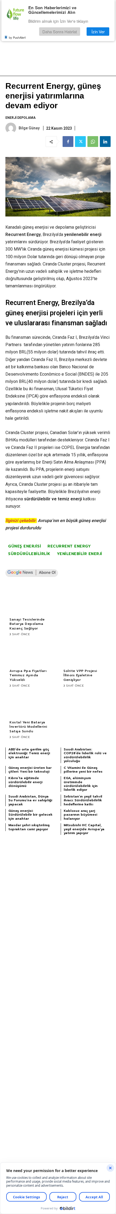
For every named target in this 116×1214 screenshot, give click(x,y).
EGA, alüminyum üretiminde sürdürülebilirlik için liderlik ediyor (81, 784)
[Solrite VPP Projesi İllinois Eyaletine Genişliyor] (85, 653)
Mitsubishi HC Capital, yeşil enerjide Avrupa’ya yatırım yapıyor (84, 829)
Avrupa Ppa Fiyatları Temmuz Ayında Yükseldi (27, 675)
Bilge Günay (29, 128)
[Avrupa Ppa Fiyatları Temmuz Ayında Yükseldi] (31, 653)
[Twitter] (80, 141)
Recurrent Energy (69, 546)
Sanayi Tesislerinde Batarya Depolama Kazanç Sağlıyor (27, 624)
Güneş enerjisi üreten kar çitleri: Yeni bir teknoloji (30, 769)
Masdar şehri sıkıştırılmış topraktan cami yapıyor (29, 827)
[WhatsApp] (92, 141)
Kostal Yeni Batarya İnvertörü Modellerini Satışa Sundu (28, 727)
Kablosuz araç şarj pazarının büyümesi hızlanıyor (80, 814)
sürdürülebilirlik (29, 554)
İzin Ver (98, 31)
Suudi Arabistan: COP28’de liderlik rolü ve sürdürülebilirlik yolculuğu (85, 755)
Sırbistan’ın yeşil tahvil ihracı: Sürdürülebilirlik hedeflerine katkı (83, 800)
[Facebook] (68, 141)
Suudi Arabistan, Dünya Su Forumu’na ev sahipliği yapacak (30, 800)
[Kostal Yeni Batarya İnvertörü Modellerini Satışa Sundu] (31, 704)
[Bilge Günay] (11, 128)
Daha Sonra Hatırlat (59, 31)
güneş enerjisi (24, 546)
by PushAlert (17, 37)
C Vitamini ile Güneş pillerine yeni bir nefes (83, 769)
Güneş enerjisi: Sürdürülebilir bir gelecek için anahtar (30, 814)
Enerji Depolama (20, 118)
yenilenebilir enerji (79, 554)
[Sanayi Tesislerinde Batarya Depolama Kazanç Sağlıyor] (31, 601)
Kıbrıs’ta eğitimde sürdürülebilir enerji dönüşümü (25, 782)
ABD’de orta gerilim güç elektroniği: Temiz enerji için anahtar (29, 753)
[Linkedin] (105, 141)
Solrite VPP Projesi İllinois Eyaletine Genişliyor (80, 675)
